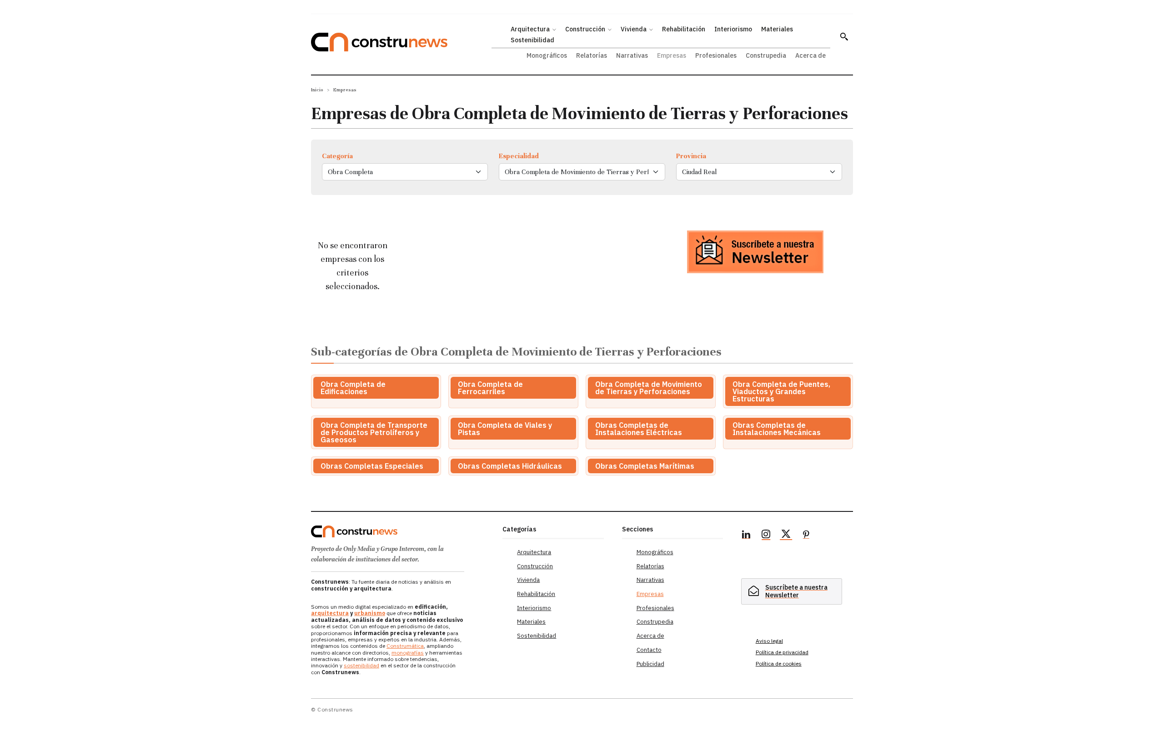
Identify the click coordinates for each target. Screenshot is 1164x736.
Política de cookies (779, 663)
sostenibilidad (361, 665)
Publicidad (650, 664)
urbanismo (369, 613)
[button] (844, 36)
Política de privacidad (782, 652)
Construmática (405, 645)
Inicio (317, 90)
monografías (407, 652)
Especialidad (519, 156)
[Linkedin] (746, 536)
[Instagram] (766, 536)
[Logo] (401, 531)
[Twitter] (786, 536)
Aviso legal (769, 640)
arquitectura (330, 613)
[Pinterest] (806, 536)
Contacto (649, 650)
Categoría (337, 156)
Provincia (691, 156)
